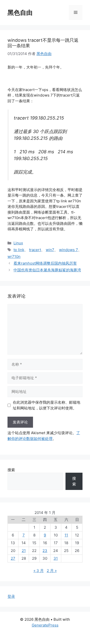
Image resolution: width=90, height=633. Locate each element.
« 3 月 (39, 570)
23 (44, 550)
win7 (50, 249)
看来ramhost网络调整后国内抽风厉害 (45, 263)
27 (13, 558)
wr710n (14, 256)
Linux (18, 243)
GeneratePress (45, 625)
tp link (19, 249)
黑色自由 (20, 12)
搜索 (11, 469)
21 (24, 550)
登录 (11, 596)
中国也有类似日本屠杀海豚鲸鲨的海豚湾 (47, 270)
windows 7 (68, 249)
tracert (35, 249)
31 (56, 558)
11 (66, 535)
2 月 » (52, 570)
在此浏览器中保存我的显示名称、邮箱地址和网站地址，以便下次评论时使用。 (46, 405)
